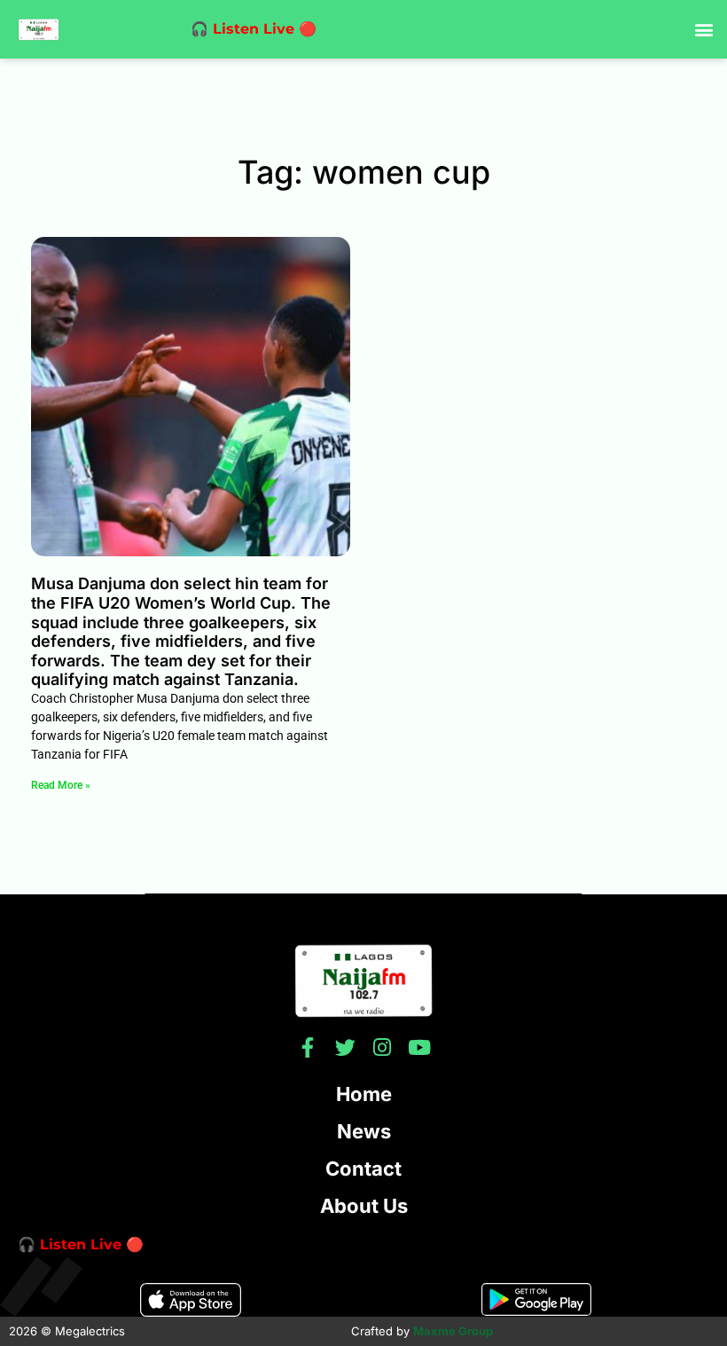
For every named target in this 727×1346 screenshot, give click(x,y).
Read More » (60, 785)
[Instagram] (382, 1047)
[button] (703, 29)
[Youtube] (420, 1047)
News (364, 1131)
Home (364, 1094)
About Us (364, 1205)
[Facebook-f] (308, 1047)
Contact (363, 1168)
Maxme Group (453, 1331)
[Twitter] (345, 1047)
